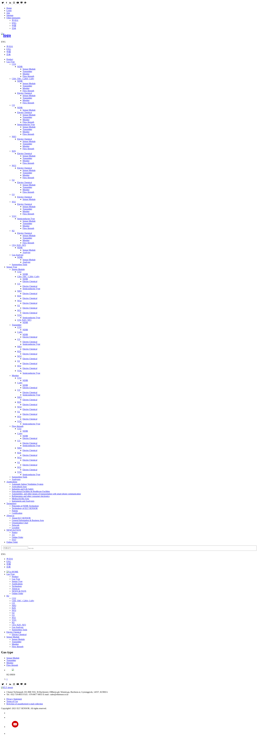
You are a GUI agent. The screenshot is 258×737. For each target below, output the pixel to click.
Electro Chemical (24, 93)
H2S (14, 151)
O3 (13, 194)
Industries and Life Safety (23, 489)
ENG (14, 23)
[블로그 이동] (131, 717)
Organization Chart (20, 523)
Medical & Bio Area (20, 499)
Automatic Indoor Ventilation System (27, 484)
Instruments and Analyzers (23, 501)
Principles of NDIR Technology (25, 506)
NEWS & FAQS (13, 530)
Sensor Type (11, 267)
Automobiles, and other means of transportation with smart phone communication (46, 494)
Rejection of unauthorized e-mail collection (24, 704)
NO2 (14, 165)
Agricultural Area (19, 486)
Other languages (13, 18)
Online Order (17, 537)
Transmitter (27, 71)
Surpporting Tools (19, 264)
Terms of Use (12, 701)
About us (10, 515)
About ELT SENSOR (21, 518)
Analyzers (16, 479)
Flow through (28, 76)
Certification (17, 513)
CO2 (14, 64)
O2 (13, 180)
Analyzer (26, 252)
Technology (11, 503)
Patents (15, 511)
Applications (11, 482)
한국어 (15, 20)
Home (9, 8)
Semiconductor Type (26, 124)
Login (9, 10)
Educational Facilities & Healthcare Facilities (31, 491)
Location (15, 527)
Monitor (26, 74)
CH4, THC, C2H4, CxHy (23, 79)
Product (9, 59)
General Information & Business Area (28, 520)
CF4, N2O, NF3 (19, 245)
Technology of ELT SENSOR (25, 508)
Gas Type (10, 62)
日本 (14, 28)
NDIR (20, 66)
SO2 (14, 202)
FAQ (14, 540)
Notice (14, 532)
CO (13, 105)
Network (15, 525)
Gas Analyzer (17, 255)
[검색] (30, 548)
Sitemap (9, 15)
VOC (14, 216)
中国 (14, 25)
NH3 (14, 136)
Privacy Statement (14, 699)
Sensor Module (29, 69)
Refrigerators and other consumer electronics (31, 496)
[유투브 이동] (131, 724)
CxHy (19, 332)
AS (13, 535)
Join (8, 13)
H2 (13, 231)
